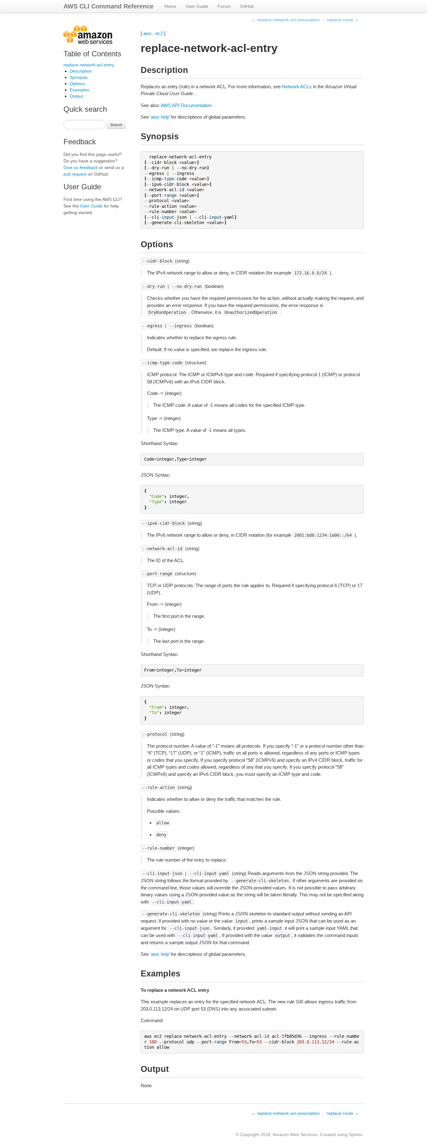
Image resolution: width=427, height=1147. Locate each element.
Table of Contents (92, 53)
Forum (224, 6)
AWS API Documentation (186, 105)
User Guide (197, 6)
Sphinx (355, 1134)
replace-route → (343, 19)
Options (77, 83)
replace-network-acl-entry (88, 64)
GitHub (247, 6)
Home (170, 6)
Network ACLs (297, 86)
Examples (79, 89)
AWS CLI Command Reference (108, 6)
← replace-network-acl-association (285, 19)
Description (81, 71)
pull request (75, 174)
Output (76, 96)
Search (116, 124)
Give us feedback (80, 167)
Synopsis (79, 77)
